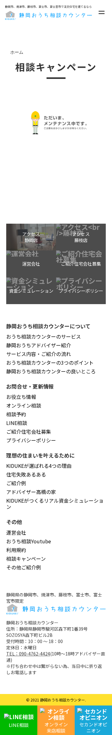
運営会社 (16, 532)
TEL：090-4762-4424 (28, 654)
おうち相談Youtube (28, 541)
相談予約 (16, 414)
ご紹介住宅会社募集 (28, 431)
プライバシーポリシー (31, 440)
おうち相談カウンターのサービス (43, 336)
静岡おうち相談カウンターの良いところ (51, 371)
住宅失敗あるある (26, 474)
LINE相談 (16, 423)
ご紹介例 (16, 483)
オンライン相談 (23, 405)
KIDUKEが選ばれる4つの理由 (39, 465)
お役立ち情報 (21, 396)
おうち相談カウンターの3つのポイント (50, 362)
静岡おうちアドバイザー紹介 (38, 345)
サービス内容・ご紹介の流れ (38, 354)
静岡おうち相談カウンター (62, 699)
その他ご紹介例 (23, 567)
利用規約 (16, 550)
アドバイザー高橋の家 (31, 491)
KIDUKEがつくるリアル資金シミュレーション (55, 503)
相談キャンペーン (26, 558)
